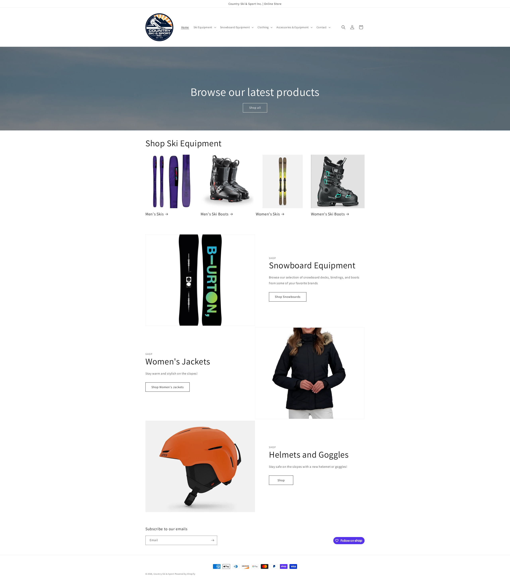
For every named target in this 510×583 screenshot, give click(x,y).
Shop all (255, 108)
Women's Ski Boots (328, 214)
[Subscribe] (212, 540)
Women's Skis (268, 214)
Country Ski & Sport (164, 573)
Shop (281, 480)
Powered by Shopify (185, 573)
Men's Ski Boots (215, 214)
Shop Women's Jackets (167, 387)
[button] (204, 27)
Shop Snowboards (287, 297)
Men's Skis (154, 214)
